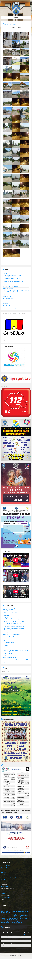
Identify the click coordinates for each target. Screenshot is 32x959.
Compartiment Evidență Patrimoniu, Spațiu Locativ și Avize (15, 636)
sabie (13, 919)
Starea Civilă (7, 652)
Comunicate (3, 893)
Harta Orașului (6, 303)
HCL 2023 (3, 890)
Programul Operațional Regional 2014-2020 (13, 275)
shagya (7, 921)
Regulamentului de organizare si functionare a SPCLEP (16, 655)
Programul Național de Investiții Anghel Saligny (13, 284)
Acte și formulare (8, 610)
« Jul (2, 949)
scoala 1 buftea (16, 919)
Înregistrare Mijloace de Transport (10, 662)
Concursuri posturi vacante (10, 644)
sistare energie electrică (13, 921)
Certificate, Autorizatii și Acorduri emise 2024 (14, 625)
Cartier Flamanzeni (10, 24)
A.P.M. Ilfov (3, 874)
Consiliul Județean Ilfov (6, 865)
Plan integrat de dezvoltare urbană (12, 278)
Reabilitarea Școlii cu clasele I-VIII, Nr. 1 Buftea (14, 281)
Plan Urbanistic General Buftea (10, 612)
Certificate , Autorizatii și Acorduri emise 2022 (14, 621)
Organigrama (7, 640)
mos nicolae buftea (11, 916)
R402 (7, 919)
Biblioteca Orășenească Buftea (9, 657)
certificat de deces (20, 912)
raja (11, 919)
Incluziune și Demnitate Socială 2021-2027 (13, 280)
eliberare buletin (19, 914)
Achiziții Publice (6, 648)
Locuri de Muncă (6, 301)
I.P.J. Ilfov (3, 870)
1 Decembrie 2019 (26, 909)
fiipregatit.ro (4, 879)
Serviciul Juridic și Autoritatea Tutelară (11, 634)
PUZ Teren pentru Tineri (9, 614)
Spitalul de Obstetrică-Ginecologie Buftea (10, 877)
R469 (9, 919)
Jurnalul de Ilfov (6, 305)
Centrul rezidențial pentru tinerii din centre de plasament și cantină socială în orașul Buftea (16, 291)
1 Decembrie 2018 (19, 909)
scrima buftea (28, 919)
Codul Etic (6, 645)
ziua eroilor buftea (19, 922)
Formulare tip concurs (9, 642)
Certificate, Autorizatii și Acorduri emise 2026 (14, 628)
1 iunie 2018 (14, 910)
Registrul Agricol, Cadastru (9, 632)
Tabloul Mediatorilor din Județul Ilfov (11, 308)
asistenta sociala (4, 911)
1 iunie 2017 (10, 910)
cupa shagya (14, 914)
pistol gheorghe (21, 915)
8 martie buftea (18, 910)
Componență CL (4, 886)
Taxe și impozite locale (6, 897)
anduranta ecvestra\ (25, 910)
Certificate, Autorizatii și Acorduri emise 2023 (14, 623)
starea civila (23, 921)
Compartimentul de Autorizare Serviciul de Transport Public (16, 659)
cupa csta (10, 914)
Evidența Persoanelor (9, 653)
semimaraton (3, 921)
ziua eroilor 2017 (7, 922)
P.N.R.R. (5, 273)
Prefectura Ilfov (4, 867)
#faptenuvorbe (4, 909)
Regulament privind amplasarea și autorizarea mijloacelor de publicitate (14, 619)
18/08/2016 (7, 262)
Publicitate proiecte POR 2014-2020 (10, 286)
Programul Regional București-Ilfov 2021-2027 (14, 277)
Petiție (4, 294)
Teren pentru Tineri (7, 296)
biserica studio (10, 911)
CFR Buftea (25, 912)
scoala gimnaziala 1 (22, 919)
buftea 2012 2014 (14, 262)
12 (11, 938)
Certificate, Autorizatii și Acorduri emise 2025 (14, 626)
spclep (18, 921)
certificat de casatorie (13, 912)
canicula (24, 911)
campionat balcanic (19, 911)
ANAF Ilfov (3, 872)
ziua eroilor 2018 (12, 922)
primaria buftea (12, 917)
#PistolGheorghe (11, 909)
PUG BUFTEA (7, 615)
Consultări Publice (8, 629)
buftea (14, 911)
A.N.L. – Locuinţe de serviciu (9, 298)
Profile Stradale (7, 617)
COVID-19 (7, 914)
